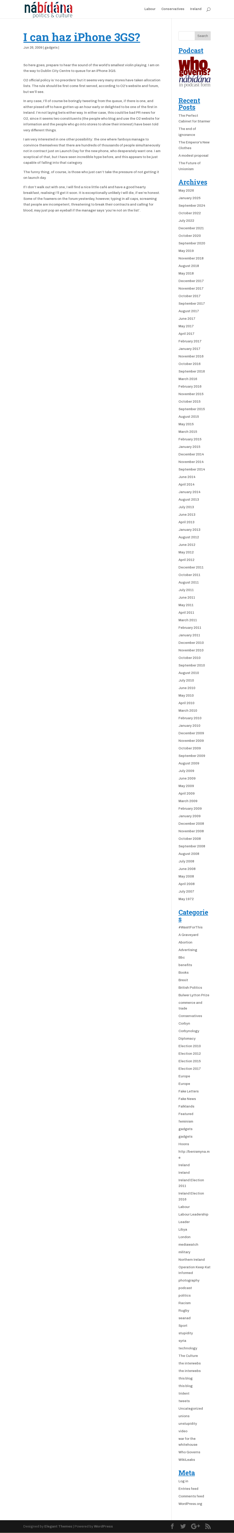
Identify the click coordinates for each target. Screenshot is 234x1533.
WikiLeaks (186, 1460)
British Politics (190, 987)
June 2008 (187, 869)
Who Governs (189, 1452)
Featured (185, 1114)
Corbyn (184, 1023)
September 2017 (191, 303)
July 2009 (186, 771)
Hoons (183, 1144)
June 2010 (186, 688)
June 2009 (187, 778)
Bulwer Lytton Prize (193, 995)
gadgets (51, 47)
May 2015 (186, 424)
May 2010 (186, 695)
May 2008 (186, 876)
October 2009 (189, 748)
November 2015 (191, 394)
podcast (185, 1288)
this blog (185, 1378)
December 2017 (191, 281)
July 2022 (186, 220)
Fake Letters (188, 1091)
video (182, 1431)
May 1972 (186, 899)
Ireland (196, 9)
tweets (184, 1401)
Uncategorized (190, 1408)
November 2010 (191, 650)
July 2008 (186, 861)
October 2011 (189, 575)
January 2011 (189, 635)
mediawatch (188, 1244)
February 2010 (190, 718)
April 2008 (186, 884)
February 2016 (190, 386)
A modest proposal (193, 155)
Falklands (186, 1106)
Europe (184, 1076)
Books (183, 972)
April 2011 (186, 612)
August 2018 (188, 266)
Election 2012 (189, 1053)
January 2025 (189, 198)
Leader (184, 1222)
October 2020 (189, 236)
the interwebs (189, 1363)
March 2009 (187, 801)
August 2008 (188, 854)
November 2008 (191, 831)
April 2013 (186, 522)
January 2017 (189, 349)
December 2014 (191, 454)
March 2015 (187, 431)
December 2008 (191, 823)
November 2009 (191, 741)
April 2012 (186, 560)
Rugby (183, 1310)
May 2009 (186, 786)
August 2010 (188, 673)
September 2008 (191, 846)
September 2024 (191, 205)
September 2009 (191, 756)
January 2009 (189, 816)
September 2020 (191, 243)
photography (188, 1280)
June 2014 (187, 477)
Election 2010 (189, 1046)
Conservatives (172, 9)
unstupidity (187, 1423)
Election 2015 (189, 1061)
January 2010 (189, 725)
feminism (185, 1121)
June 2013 (186, 514)
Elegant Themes (58, 1526)
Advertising (187, 950)
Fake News (187, 1099)
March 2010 (187, 710)
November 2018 (191, 258)
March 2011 (187, 620)
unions (183, 1416)
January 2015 (189, 447)
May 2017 (186, 326)
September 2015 (191, 409)
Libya (182, 1229)
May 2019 (186, 251)
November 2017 (191, 288)
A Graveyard (188, 935)
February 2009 (190, 808)
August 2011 (188, 582)
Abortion (185, 942)
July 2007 (186, 891)
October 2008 (189, 839)
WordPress (103, 1526)
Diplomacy (187, 1038)
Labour (150, 9)
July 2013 (186, 507)
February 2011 (189, 627)
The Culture (188, 1356)
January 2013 (189, 529)
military (184, 1252)
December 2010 (191, 643)
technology (187, 1348)
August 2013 (188, 499)
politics (184, 1295)
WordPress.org (190, 1504)
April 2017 (186, 334)
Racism (184, 1303)
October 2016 (189, 364)
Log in (183, 1481)
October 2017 (189, 296)
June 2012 (186, 545)
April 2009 (186, 793)
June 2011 (186, 597)
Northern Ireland (191, 1259)
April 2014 (186, 484)
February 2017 (190, 341)
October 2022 (189, 213)
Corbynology (188, 1031)
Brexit (183, 980)
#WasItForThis (190, 927)
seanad (184, 1318)
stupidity (185, 1333)
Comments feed (191, 1496)
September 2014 (191, 469)
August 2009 (188, 763)
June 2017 (186, 318)
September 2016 (191, 371)
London (184, 1237)
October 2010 (189, 658)
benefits (185, 965)
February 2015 (190, 439)
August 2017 (188, 311)
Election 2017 (189, 1068)
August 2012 (188, 537)
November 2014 (191, 462)
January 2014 (189, 492)
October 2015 (189, 401)
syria (182, 1341)
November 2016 (191, 356)
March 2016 (187, 379)
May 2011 (186, 605)
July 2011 (186, 590)
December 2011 (191, 567)
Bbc (181, 957)
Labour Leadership (193, 1214)
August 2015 (188, 416)
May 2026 (186, 190)
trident (183, 1393)
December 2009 (191, 733)
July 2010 (186, 680)
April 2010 (186, 703)
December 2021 (191, 228)
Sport (182, 1325)
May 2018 (186, 273)
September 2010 (191, 665)
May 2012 (186, 552)
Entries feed (188, 1489)
